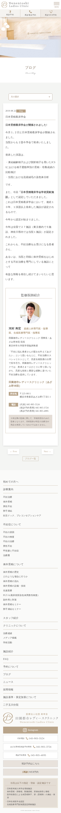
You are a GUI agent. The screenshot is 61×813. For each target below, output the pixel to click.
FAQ (5, 659)
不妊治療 (7, 497)
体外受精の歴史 (11, 572)
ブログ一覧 (30, 458)
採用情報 (8, 689)
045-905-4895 (42, 411)
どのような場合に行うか (15, 576)
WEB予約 (31, 772)
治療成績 (7, 633)
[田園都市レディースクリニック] (30, 718)
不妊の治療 (8, 541)
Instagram (33, 730)
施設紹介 (8, 651)
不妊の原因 (8, 532)
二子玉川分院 (10, 704)
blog (21, 111)
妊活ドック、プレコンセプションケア (22, 515)
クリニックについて (14, 625)
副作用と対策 (10, 600)
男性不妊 (7, 506)
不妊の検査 (8, 537)
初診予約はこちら (31, 763)
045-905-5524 (33, 404)
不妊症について (12, 524)
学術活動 (7, 642)
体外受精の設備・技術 (14, 586)
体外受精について (13, 564)
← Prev (13, 451)
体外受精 (7, 502)
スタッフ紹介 (10, 618)
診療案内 (8, 489)
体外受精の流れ (11, 581)
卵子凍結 (7, 511)
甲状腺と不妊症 (11, 551)
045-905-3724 (42, 408)
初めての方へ (10, 481)
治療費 (6, 555)
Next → (47, 451)
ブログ (7, 674)
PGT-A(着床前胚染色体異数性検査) (20, 595)
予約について (10, 666)
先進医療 (7, 590)
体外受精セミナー (12, 604)
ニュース (8, 682)
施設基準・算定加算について (19, 697)
